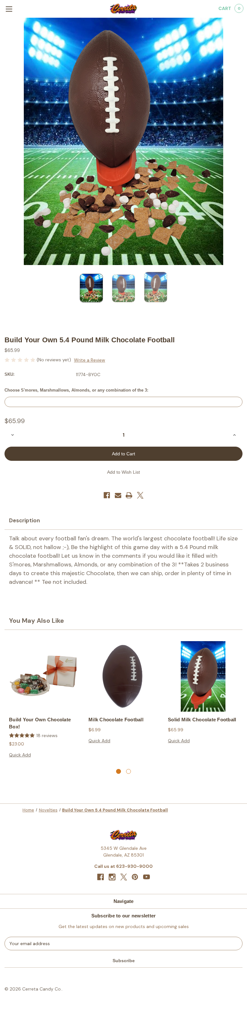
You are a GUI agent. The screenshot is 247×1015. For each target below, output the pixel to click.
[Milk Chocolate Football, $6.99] (123, 676)
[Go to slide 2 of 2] (128, 771)
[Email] (118, 495)
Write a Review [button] (89, 360)
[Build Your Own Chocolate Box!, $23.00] (44, 676)
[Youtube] (146, 877)
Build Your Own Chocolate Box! (40, 723)
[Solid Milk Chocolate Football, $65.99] (203, 676)
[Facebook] (107, 495)
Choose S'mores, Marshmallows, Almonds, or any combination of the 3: (76, 390)
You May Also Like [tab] (36, 620)
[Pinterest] (135, 877)
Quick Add (20, 755)
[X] (140, 495)
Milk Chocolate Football (115, 719)
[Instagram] (112, 877)
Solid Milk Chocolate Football (202, 719)
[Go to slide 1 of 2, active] (118, 771)
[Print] (129, 495)
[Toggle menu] (9, 9)
